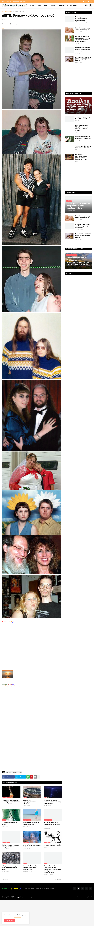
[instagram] (86, 888)
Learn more (17, 917)
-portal (7, 622)
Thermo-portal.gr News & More (22, 897)
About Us (9, 1)
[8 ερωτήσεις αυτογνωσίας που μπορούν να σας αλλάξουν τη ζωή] (69, 19)
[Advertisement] (33, 650)
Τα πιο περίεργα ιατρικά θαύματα (9, 823)
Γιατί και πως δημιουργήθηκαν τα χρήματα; (29, 801)
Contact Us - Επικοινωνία (19, 1)
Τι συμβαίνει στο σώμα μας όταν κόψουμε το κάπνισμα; (11, 801)
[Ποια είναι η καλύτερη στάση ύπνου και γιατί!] (69, 30)
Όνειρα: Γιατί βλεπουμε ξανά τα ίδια (32, 845)
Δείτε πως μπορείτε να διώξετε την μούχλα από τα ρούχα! (83, 138)
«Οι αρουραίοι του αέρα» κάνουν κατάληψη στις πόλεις (10, 867)
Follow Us (89, 897)
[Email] (35, 777)
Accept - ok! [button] (9, 920)
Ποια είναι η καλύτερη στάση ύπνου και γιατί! (82, 28)
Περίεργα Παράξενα (18, 11)
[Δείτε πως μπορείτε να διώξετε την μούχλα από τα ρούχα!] (69, 139)
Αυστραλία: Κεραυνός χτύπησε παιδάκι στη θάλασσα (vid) (30, 867)
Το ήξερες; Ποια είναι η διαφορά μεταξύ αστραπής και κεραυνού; (52, 801)
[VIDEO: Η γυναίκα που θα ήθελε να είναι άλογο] (69, 148)
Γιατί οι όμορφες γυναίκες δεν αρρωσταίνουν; (10, 845)
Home (3, 1)
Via (3, 28)
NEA (45, 5)
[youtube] (88, 1)
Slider (20, 772)
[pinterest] (91, 1)
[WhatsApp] (28, 777)
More (53, 5)
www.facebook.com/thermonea (11, 686)
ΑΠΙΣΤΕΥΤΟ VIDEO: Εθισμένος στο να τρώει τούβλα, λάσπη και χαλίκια (83, 127)
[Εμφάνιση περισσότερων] (38, 777)
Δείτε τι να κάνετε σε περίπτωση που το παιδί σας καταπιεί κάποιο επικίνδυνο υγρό (83, 38)
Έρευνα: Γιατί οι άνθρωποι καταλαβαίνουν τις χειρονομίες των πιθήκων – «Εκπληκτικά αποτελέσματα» (53, 869)
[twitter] (85, 1)
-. (8, 684)
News (32, 5)
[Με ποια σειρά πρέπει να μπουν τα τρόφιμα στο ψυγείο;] (69, 59)
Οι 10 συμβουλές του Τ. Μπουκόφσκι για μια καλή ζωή (52, 824)
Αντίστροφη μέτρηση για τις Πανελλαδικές (83, 117)
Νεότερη (5, 879)
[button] (86, 5)
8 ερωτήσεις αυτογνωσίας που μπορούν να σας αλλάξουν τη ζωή (81, 19)
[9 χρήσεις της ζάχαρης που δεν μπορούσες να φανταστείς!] (69, 50)
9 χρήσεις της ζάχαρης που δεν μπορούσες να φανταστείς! (82, 49)
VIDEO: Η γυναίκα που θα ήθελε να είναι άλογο (83, 146)
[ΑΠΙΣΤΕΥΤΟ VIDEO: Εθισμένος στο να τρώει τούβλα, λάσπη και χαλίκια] (69, 127)
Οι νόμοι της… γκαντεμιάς (52, 845)
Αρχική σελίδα (6, 11)
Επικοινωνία (80, 897)
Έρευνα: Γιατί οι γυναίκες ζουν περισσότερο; (31, 823)
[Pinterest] (31, 777)
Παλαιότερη (57, 879)
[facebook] (83, 1)
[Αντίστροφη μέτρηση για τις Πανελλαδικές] (69, 119)
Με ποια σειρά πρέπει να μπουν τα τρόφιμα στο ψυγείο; (83, 58)
